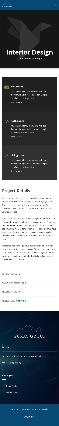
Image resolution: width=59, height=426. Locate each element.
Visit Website (22, 300)
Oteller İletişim (12, 392)
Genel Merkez (12, 386)
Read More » (16, 136)
